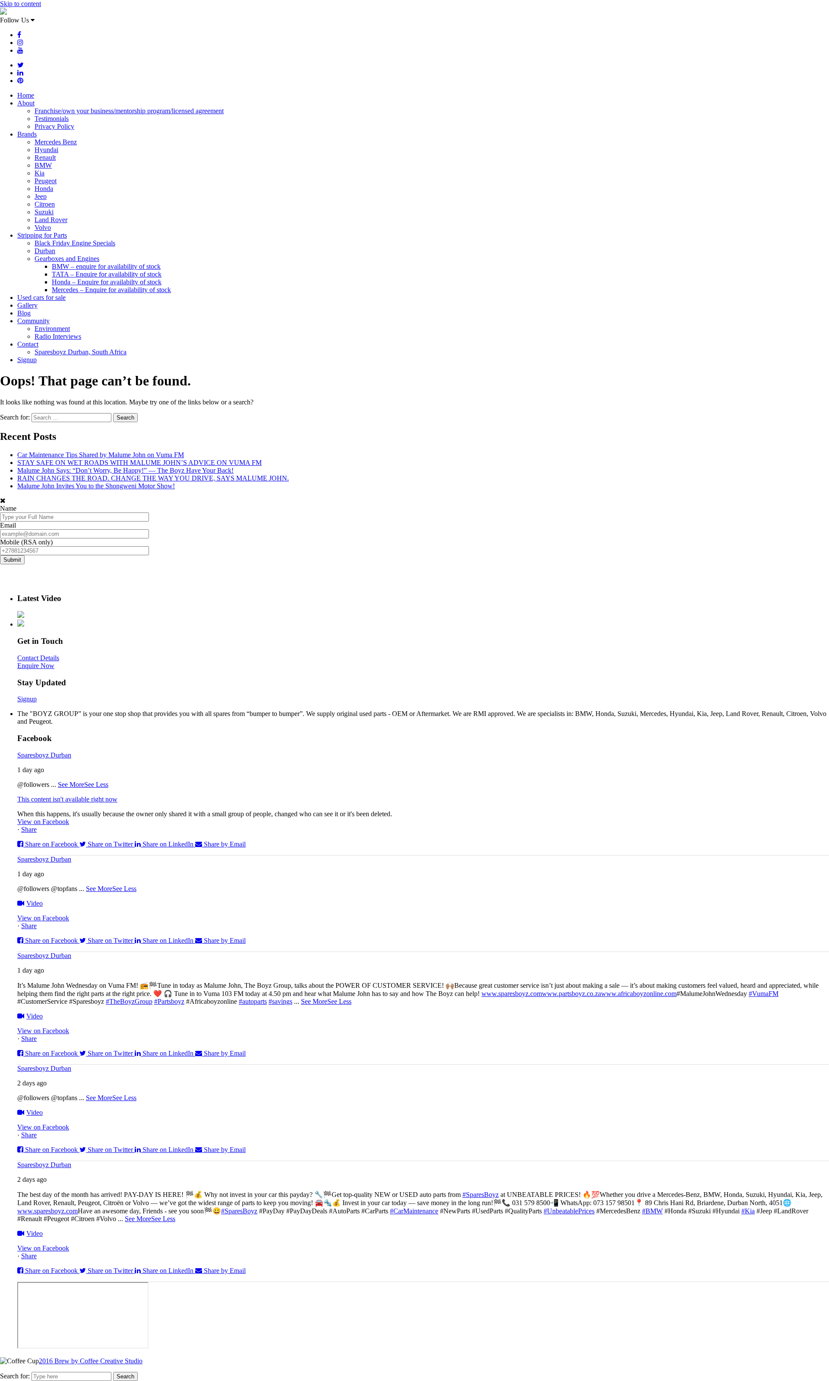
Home (25, 95)
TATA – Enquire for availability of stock (106, 274)
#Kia (748, 1211)
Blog (24, 313)
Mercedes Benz (56, 142)
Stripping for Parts (42, 235)
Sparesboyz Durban (44, 755)
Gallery (27, 305)
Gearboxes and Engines (67, 258)
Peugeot (46, 181)
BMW (43, 165)
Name (8, 508)
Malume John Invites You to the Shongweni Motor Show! (96, 486)
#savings (280, 1001)
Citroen (45, 204)
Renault (45, 157)
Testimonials (52, 118)
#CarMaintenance (414, 1211)
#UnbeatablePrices (569, 1211)
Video (34, 903)
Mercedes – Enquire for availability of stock (111, 289)
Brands (27, 134)
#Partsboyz (169, 1001)
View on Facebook (43, 821)
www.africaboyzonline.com (639, 993)
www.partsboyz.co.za (571, 993)
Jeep (41, 196)
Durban (45, 251)
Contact (27, 344)
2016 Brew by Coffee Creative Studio (90, 1361)
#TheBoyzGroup (129, 1001)
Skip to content (20, 3)
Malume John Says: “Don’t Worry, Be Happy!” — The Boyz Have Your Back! (125, 470)
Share (29, 829)
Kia (39, 173)
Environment (52, 328)
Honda (44, 188)
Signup (27, 359)
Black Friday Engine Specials (75, 243)
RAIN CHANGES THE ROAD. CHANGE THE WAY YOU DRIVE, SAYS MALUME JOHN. (153, 478)
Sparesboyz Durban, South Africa (81, 352)
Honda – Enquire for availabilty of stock (106, 282)
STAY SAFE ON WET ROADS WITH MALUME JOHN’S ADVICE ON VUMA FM (139, 462)
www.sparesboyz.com (511, 993)
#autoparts (253, 1001)
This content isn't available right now (67, 799)
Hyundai (46, 149)
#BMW (652, 1211)
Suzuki (44, 212)
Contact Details (38, 658)
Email (8, 525)
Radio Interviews (58, 336)
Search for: (15, 1376)
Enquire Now (35, 665)
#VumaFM (763, 993)
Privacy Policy (54, 126)
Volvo (43, 227)
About (26, 103)
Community (33, 321)
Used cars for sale (41, 297)
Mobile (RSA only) (26, 542)
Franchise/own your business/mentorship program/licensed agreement (129, 111)
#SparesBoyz (480, 1194)
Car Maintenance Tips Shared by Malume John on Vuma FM (100, 454)
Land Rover (51, 219)
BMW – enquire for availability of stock (106, 266)
